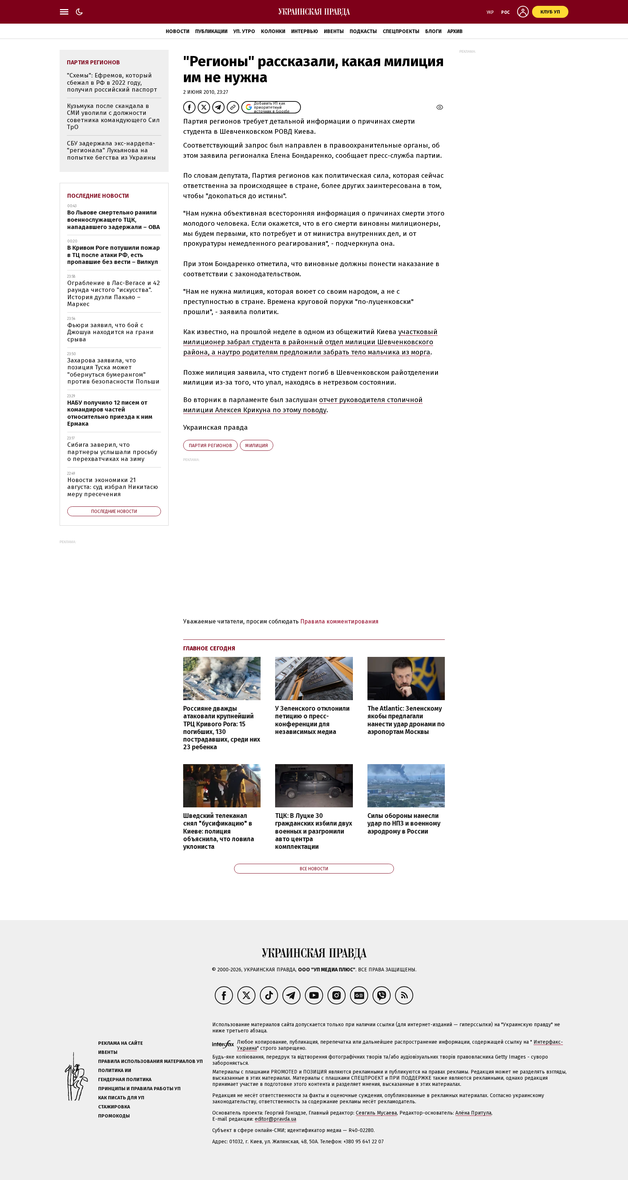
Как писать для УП (121, 1097)
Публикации (211, 31)
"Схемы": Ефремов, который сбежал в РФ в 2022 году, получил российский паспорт (112, 82)
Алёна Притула (473, 1113)
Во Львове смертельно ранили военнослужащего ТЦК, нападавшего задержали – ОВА (113, 219)
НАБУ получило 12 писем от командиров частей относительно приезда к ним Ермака (109, 413)
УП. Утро (244, 31)
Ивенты (334, 31)
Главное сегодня (209, 648)
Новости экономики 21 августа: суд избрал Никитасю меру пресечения (112, 487)
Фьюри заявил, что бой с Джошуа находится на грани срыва (110, 332)
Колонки (273, 31)
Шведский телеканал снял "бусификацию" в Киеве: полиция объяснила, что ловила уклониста (218, 831)
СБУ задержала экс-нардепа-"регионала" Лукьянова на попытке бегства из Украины (111, 150)
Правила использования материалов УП (150, 1061)
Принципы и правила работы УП (139, 1088)
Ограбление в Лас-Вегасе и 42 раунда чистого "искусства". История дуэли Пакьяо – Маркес (113, 293)
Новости (177, 31)
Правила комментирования (339, 621)
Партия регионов (210, 445)
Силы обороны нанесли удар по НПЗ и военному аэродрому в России (403, 823)
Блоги (433, 31)
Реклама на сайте (120, 1043)
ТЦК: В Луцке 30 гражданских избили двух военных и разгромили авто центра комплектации (313, 831)
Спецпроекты (401, 31)
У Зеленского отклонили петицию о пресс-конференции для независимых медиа (312, 720)
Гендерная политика (125, 1079)
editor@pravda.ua (275, 1119)
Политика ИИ (114, 1070)
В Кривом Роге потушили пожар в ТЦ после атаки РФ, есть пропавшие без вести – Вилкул (113, 255)
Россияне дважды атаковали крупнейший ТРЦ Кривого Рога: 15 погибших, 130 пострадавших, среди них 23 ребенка (221, 728)
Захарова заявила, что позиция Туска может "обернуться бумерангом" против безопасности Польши (113, 371)
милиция (256, 445)
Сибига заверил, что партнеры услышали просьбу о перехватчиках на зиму (112, 452)
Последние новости (98, 195)
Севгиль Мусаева (376, 1113)
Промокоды (114, 1116)
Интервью (304, 31)
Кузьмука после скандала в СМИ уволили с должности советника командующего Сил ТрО (113, 116)
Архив (455, 31)
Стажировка (114, 1106)
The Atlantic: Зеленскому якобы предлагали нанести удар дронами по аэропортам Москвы (406, 720)
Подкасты (363, 31)
